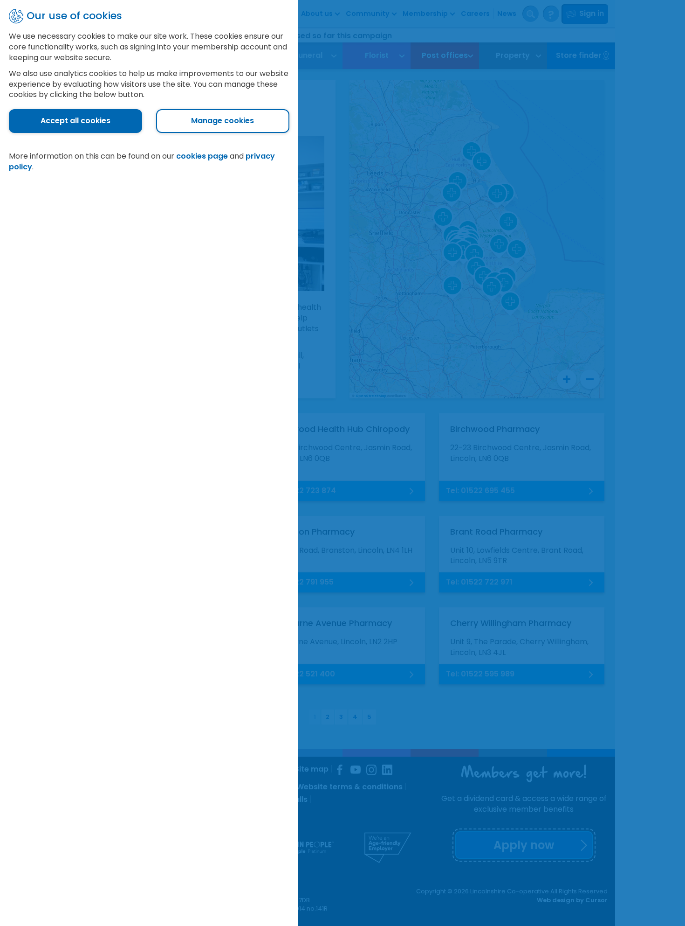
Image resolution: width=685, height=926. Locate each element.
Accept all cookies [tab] (75, 120)
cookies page (202, 156)
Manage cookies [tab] (222, 120)
